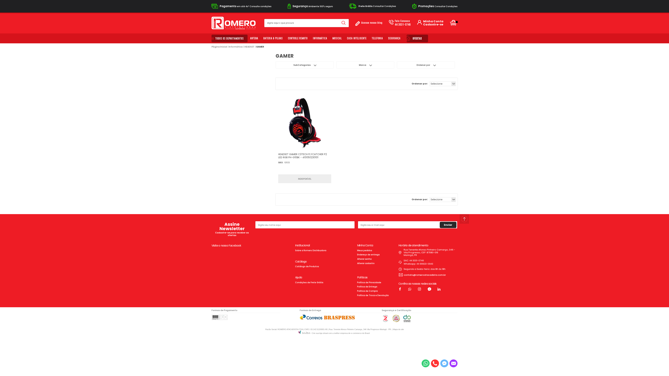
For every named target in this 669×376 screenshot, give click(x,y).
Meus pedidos (364, 250)
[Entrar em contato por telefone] (435, 363)
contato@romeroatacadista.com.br (425, 275)
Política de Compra (367, 290)
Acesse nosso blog (371, 23)
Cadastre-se (433, 24)
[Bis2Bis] (385, 321)
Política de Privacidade (369, 282)
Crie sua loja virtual (320, 333)
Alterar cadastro (366, 263)
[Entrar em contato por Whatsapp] (426, 363)
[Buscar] (343, 23)
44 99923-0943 (425, 263)
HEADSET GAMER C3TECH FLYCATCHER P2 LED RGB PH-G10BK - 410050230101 (302, 155)
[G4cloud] (396, 321)
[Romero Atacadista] (234, 23)
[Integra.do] (407, 321)
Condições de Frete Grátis (309, 282)
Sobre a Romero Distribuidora (310, 250)
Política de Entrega (367, 286)
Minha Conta (433, 21)
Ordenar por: (420, 83)
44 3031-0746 (403, 22)
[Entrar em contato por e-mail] (453, 363)
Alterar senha (364, 258)
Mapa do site (398, 329)
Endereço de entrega (368, 254)
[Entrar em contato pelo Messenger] (444, 363)
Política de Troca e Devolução (373, 295)
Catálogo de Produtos (307, 266)
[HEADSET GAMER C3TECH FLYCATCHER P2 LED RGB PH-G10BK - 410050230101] (305, 124)
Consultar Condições (377, 6)
